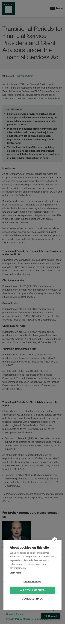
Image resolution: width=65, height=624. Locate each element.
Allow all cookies (32, 590)
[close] (54, 540)
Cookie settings (32, 581)
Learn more (15, 572)
